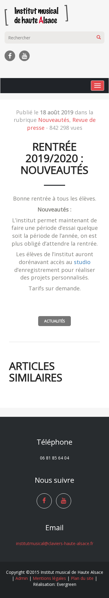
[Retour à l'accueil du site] (36, 13)
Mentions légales (49, 578)
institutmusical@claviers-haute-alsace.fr (54, 543)
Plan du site (82, 578)
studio (82, 262)
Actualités (54, 321)
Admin (21, 578)
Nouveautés (53, 119)
